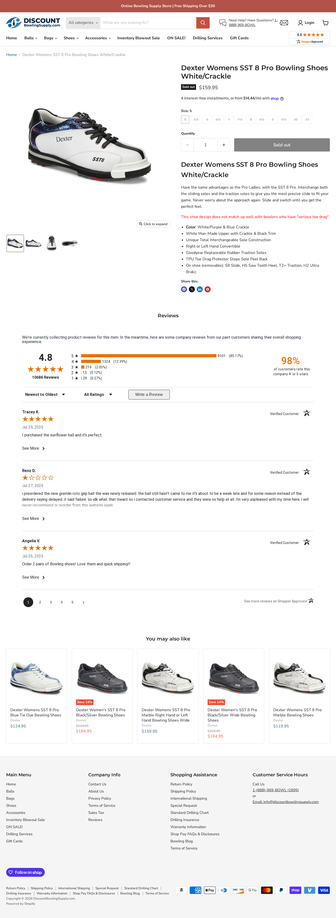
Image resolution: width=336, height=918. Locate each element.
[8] (251, 125)
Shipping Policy (183, 791)
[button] (15, 243)
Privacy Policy (99, 798)
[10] (296, 125)
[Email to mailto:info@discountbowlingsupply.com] (283, 22)
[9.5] (284, 125)
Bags (49, 38)
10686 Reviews (50, 377)
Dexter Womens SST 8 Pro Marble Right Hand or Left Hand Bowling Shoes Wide (166, 715)
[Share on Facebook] (184, 289)
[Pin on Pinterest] (208, 289)
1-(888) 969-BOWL (253, 22)
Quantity (188, 134)
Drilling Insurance (184, 819)
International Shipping (188, 798)
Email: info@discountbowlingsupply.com (286, 801)
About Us (96, 791)
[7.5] (240, 125)
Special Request (183, 805)
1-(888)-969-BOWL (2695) (276, 790)
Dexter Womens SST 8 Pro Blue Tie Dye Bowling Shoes (35, 712)
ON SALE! (176, 38)
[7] (229, 125)
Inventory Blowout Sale (138, 38)
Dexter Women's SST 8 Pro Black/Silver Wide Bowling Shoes (232, 715)
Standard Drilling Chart (189, 812)
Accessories (96, 38)
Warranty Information (188, 826)
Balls (29, 38)
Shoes (70, 38)
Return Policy (181, 784)
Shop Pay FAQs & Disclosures (194, 834)
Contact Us (97, 784)
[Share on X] (192, 289)
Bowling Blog (181, 841)
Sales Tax (96, 812)
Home (11, 38)
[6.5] (219, 125)
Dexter (15, 720)
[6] (208, 125)
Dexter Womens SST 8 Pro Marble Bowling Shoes (297, 712)
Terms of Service (101, 805)
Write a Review (149, 394)
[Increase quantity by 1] (224, 145)
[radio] (168, 355)
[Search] (203, 22)
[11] (308, 125)
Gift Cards (239, 38)
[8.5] (262, 125)
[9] (273, 125)
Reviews (95, 819)
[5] (186, 125)
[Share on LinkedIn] (200, 289)
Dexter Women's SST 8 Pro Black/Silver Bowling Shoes (100, 712)
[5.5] (197, 125)
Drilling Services (208, 38)
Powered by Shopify (20, 904)
